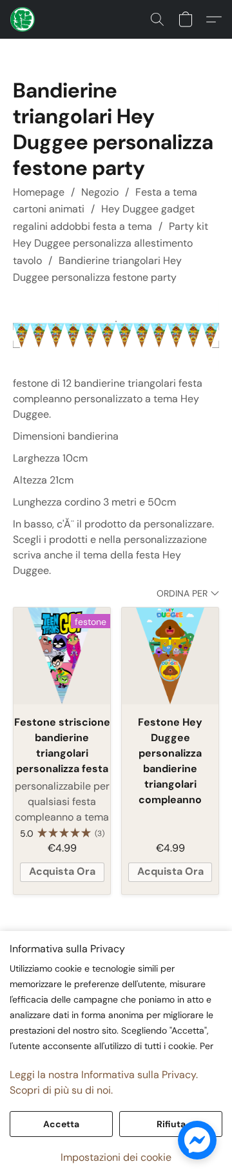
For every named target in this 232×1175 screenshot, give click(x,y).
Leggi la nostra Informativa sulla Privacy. (104, 1074)
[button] (23, 19)
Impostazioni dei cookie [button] (116, 1157)
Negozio (100, 192)
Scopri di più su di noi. (61, 1090)
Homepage (38, 192)
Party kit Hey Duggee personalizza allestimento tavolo (110, 243)
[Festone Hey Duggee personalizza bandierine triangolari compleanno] (170, 656)
